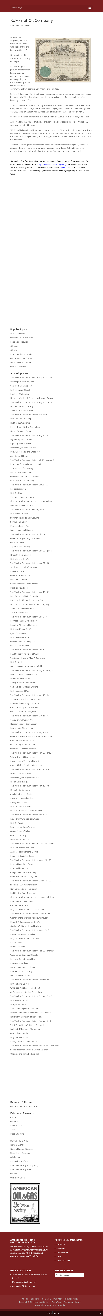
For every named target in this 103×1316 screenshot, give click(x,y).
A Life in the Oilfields (19, 612)
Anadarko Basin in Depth (21, 794)
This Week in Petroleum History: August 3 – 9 (29, 435)
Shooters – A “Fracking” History (23, 884)
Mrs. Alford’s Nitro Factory (21, 406)
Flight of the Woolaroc (20, 423)
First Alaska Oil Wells (19, 513)
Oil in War (14, 346)
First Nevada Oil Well (19, 1000)
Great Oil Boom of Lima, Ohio (23, 711)
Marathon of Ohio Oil (19, 839)
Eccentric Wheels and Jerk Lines (24, 625)
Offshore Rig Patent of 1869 (22, 744)
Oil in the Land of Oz (19, 542)
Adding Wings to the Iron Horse (24, 682)
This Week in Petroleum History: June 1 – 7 (28, 649)
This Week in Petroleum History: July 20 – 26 (29, 484)
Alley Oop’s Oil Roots (19, 456)
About (25, 1299)
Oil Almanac (15, 1157)
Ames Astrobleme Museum (22, 410)
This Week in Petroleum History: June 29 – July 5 (31, 550)
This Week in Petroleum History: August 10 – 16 (31, 414)
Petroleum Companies (20, 25)
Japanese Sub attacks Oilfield (22, 959)
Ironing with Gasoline (19, 802)
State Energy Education (20, 1153)
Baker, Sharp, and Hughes (21, 530)
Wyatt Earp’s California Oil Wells (24, 955)
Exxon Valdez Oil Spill (19, 868)
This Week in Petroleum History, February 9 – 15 (31, 996)
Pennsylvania (16, 1125)
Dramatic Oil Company (20, 790)
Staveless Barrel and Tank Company (26, 810)
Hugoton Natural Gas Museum (23, 724)
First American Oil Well (20, 390)
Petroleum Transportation (21, 354)
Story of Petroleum (18, 1004)
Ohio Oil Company (18, 835)
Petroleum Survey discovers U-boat (25, 464)
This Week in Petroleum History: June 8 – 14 (29, 616)
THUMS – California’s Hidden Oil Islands (27, 1025)
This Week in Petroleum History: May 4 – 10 (29, 732)
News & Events (17, 1145)
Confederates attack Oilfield (22, 740)
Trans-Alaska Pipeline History (23, 608)
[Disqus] (51, 212)
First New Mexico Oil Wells (21, 629)
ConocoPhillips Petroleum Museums (26, 765)
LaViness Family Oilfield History (23, 620)
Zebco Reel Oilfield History (21, 468)
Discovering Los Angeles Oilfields (24, 777)
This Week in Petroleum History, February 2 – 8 (30, 1021)
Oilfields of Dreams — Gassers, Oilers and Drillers (32, 736)
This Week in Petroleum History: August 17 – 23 (31, 402)
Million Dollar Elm (17, 946)
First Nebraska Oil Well (20, 691)
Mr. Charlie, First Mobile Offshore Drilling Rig (29, 604)
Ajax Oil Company (18, 633)
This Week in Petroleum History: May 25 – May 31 (32, 670)
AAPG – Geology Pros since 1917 (24, 1008)
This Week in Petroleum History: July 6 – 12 (28, 534)
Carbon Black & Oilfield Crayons (24, 687)
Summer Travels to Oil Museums (24, 518)
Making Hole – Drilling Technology (25, 427)
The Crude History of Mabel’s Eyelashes (27, 658)
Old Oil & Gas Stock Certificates (24, 1106)
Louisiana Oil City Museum (21, 728)
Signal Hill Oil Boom (18, 579)
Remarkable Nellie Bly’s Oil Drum (24, 703)
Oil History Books (17, 1177)
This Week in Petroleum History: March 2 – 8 (29, 930)
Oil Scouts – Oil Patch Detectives (24, 476)
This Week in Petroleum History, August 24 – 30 (31, 377)
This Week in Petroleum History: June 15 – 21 (29, 592)
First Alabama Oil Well (19, 984)
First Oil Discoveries (18, 333)
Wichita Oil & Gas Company (22, 480)
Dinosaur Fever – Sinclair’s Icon (23, 674)
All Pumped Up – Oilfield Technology (26, 992)
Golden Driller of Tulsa (20, 831)
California (14, 1117)
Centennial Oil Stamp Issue (22, 385)
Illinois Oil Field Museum (20, 555)
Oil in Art (14, 350)
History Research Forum (20, 362)
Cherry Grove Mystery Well (21, 720)
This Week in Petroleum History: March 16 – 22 (30, 880)
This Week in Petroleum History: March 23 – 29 (30, 860)
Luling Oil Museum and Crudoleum (25, 451)
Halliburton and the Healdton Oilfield (26, 666)
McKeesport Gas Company (22, 381)
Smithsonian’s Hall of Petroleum (24, 567)
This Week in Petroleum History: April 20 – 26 (29, 769)
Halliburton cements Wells (21, 975)
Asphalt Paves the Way (20, 546)
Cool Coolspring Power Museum (24, 707)
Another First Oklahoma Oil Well (24, 852)
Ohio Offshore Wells (19, 1033)
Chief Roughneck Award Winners (24, 583)
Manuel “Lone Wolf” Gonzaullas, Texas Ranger (30, 1012)
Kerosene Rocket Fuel (19, 526)
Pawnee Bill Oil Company (21, 971)
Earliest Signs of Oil (18, 489)
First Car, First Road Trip (20, 418)
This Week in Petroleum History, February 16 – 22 (31, 979)
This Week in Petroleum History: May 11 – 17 (29, 715)
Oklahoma (14, 1121)
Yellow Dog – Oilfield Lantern (23, 757)
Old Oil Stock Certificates (21, 358)
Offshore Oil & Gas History (21, 337)
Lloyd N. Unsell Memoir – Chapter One (27, 909)
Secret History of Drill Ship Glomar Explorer (29, 1049)
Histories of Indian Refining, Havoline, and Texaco (32, 398)
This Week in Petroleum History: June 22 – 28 (29, 563)
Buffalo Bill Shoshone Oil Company (25, 1029)
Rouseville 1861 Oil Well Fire (22, 798)
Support (35, 1299)
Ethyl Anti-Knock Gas (19, 1037)
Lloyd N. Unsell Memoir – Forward (25, 938)
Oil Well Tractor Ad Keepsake (23, 641)
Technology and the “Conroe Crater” (26, 699)
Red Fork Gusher (17, 571)
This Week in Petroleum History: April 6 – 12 (29, 814)
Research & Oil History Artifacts (33, 1302)
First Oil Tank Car (17, 823)
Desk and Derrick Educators (22, 505)
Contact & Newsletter (52, 1299)
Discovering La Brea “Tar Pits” (23, 447)
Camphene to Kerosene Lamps (23, 872)
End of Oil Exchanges (19, 781)
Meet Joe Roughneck (19, 588)
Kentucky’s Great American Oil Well (25, 922)
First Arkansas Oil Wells (20, 559)
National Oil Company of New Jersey (26, 1016)
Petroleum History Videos (21, 1169)
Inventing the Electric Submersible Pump (27, 600)
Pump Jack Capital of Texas (22, 856)
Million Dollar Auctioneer (21, 773)
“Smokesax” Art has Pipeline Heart (25, 988)
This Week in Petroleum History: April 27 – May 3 (31, 753)
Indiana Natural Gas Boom (22, 864)
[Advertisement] (51, 1078)
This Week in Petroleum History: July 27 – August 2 (32, 460)
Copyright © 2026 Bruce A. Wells (50, 1305)
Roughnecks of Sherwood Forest (24, 761)
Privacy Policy (71, 1299)
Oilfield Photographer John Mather (25, 538)
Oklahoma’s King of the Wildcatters (25, 926)
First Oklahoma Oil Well (20, 806)
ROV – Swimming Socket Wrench (24, 819)
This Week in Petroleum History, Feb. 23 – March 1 (32, 950)
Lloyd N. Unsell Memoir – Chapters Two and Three (32, 897)
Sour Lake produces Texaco (22, 827)
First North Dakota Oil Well (22, 847)
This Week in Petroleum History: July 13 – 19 (29, 509)
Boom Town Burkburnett (21, 472)
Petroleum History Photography (24, 1165)
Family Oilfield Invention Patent (23, 1041)
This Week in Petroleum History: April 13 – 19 (29, 785)
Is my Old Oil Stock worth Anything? (52, 164)
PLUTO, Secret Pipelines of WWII (24, 654)
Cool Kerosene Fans (19, 905)
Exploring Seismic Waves (21, 443)
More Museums (17, 1134)
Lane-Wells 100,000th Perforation (25, 596)
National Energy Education (21, 1149)
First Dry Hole (16, 493)
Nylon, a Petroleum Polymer (22, 967)
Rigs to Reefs (16, 942)
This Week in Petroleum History (66, 1302)
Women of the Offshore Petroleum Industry (29, 918)
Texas (13, 1129)
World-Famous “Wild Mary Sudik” (24, 876)
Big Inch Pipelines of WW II (22, 439)
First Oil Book (16, 662)
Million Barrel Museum (20, 678)
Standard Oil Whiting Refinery (23, 748)
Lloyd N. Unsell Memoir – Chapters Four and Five (31, 501)
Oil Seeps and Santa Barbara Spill (24, 1054)
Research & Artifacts (19, 1161)
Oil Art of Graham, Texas (21, 575)
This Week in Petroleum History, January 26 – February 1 (34, 1045)
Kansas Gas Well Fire (19, 963)
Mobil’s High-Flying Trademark (23, 893)
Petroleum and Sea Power (21, 901)
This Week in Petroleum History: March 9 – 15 (30, 913)
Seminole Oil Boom (18, 522)
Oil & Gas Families (18, 366)
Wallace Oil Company (19, 645)
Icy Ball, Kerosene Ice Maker (22, 934)
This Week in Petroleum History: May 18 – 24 (29, 695)
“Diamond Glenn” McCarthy (22, 497)
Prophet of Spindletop (19, 394)
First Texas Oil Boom (19, 637)
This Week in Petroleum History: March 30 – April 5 (32, 843)
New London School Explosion (23, 889)
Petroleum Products (19, 342)
